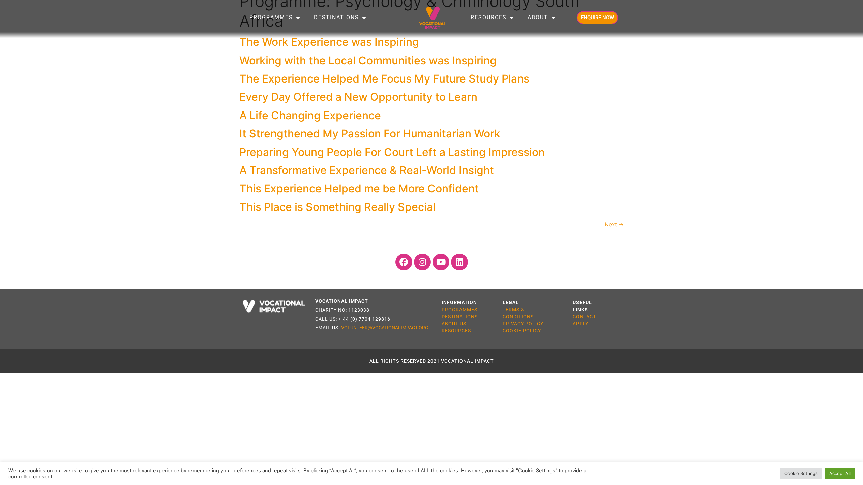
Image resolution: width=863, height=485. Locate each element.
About (538, 17)
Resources (489, 17)
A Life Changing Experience (310, 115)
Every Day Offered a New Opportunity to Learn (358, 96)
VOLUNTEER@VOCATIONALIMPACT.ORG (384, 327)
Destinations (336, 17)
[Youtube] (441, 262)
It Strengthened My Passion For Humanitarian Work (369, 133)
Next (614, 224)
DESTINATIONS (460, 316)
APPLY (580, 323)
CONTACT (584, 316)
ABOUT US (454, 323)
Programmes (271, 17)
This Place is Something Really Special (337, 207)
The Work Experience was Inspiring (329, 41)
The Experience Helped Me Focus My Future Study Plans (384, 78)
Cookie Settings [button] (801, 473)
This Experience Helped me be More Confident (359, 188)
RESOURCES (456, 330)
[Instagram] (422, 262)
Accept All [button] (840, 473)
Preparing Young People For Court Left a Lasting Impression (392, 152)
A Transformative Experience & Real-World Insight (366, 170)
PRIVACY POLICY (523, 323)
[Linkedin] (459, 262)
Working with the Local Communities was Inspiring (368, 60)
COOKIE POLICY (522, 330)
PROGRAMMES (459, 309)
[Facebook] (403, 262)
